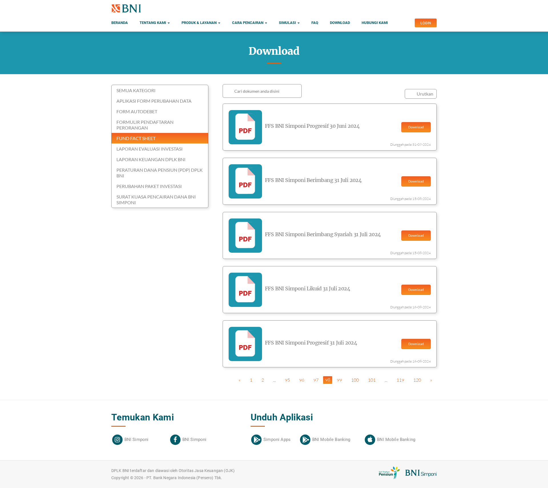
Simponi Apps (277, 439)
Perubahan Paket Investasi (149, 186)
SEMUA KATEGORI (136, 90)
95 (287, 380)
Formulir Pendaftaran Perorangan (145, 124)
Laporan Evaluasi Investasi (149, 148)
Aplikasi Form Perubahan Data (154, 101)
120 (417, 380)
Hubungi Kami (375, 23)
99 (339, 380)
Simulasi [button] (288, 23)
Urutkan (425, 93)
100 (355, 380)
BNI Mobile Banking (331, 439)
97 (316, 380)
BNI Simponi (136, 439)
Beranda (119, 23)
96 (301, 380)
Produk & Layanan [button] (199, 23)
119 (400, 380)
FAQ (314, 23)
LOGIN (425, 23)
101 (372, 380)
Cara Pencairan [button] (248, 23)
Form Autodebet (136, 111)
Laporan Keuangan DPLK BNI (151, 159)
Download (340, 23)
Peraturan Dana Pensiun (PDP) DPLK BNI (159, 172)
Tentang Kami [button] (153, 23)
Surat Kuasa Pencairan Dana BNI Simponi (156, 199)
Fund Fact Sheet (136, 138)
